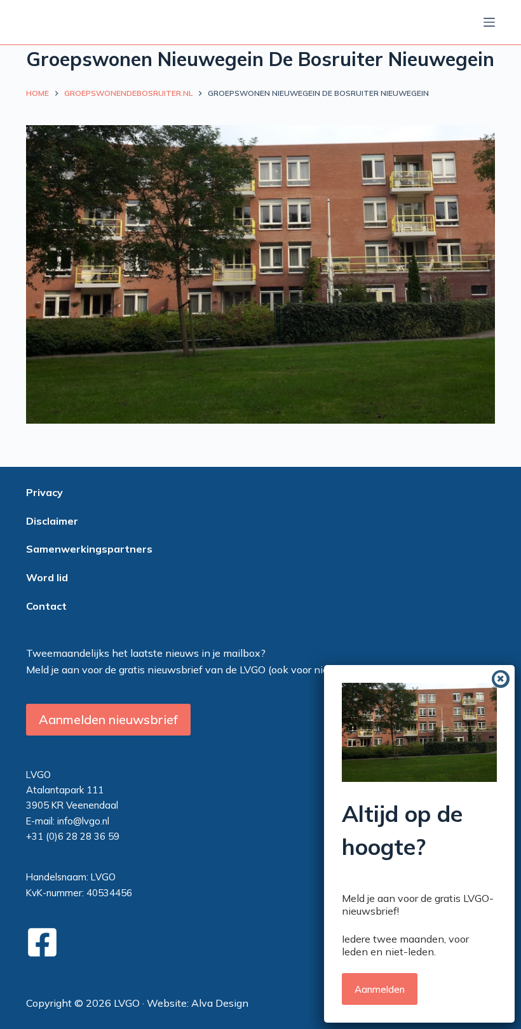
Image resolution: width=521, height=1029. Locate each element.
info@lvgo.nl (83, 821)
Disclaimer (52, 520)
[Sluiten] (501, 679)
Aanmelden (380, 989)
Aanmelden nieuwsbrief (108, 719)
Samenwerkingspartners (89, 548)
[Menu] (489, 22)
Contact (46, 606)
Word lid (47, 577)
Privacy (44, 492)
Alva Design (219, 1003)
